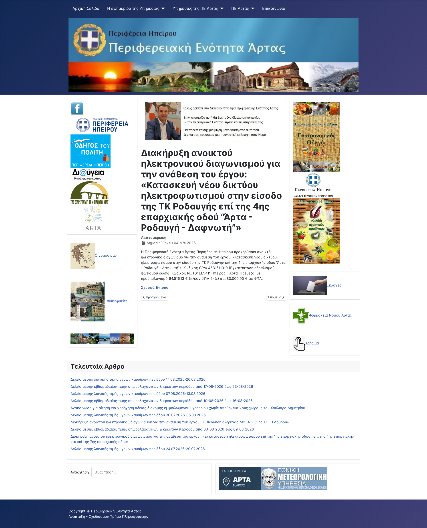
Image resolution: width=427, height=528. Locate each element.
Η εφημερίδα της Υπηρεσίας (133, 8)
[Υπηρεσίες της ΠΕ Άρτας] (221, 8)
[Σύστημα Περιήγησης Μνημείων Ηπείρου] (89, 192)
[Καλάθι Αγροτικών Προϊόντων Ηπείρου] (316, 230)
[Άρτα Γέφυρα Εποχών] (93, 217)
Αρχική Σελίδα (86, 8)
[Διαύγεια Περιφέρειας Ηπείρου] (88, 174)
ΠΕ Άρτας (240, 8)
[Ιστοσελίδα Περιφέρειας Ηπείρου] (102, 124)
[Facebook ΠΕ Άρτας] (77, 108)
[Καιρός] (273, 478)
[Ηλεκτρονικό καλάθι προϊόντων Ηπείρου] (313, 185)
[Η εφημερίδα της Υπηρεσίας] (162, 8)
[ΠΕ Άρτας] (251, 8)
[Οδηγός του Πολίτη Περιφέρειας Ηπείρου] (90, 150)
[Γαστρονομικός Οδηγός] (316, 136)
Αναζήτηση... (80, 472)
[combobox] (123, 472)
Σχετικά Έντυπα (154, 287)
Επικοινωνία (273, 8)
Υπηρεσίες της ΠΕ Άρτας (195, 8)
